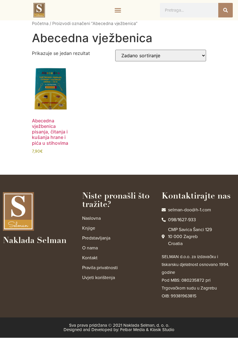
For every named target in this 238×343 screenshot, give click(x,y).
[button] (118, 10)
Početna (40, 23)
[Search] (225, 10)
